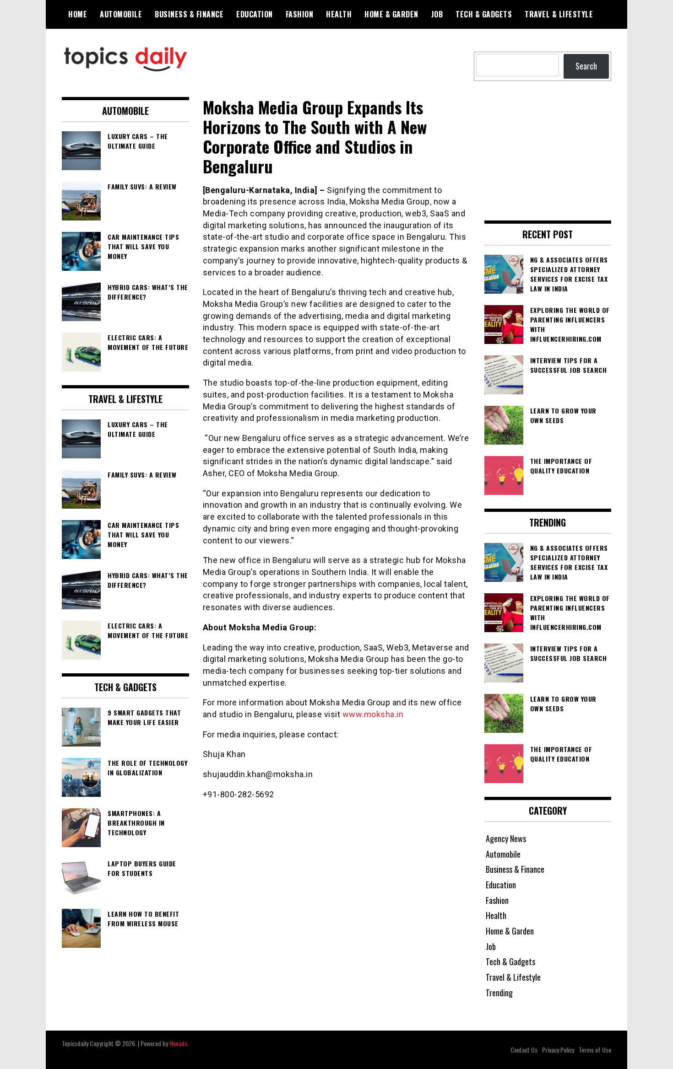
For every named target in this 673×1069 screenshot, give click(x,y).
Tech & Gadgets (484, 14)
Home (77, 14)
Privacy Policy (558, 1049)
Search (586, 66)
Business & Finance (189, 14)
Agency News (506, 838)
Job (437, 14)
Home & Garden (391, 14)
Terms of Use (595, 1049)
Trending (499, 993)
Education (254, 14)
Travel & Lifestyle (559, 14)
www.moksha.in (373, 714)
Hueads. (179, 1043)
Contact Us (523, 1049)
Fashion (300, 14)
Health (339, 14)
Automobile (121, 14)
